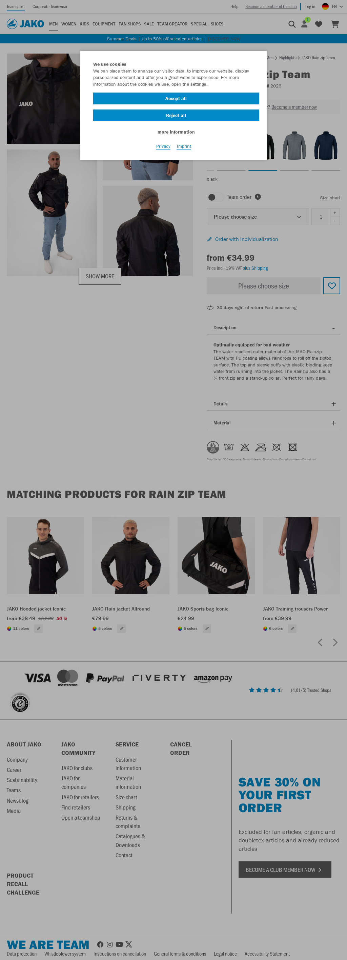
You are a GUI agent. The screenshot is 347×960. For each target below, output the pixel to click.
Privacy (163, 146)
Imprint (184, 146)
